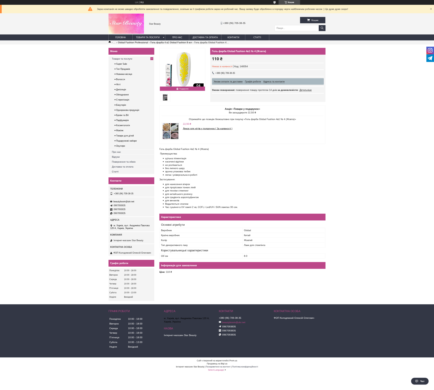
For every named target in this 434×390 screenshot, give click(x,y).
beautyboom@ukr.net (123, 201)
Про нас (177, 37)
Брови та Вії (122, 115)
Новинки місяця (124, 74)
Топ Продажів (123, 69)
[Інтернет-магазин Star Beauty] (126, 33)
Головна (120, 37)
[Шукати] (322, 28)
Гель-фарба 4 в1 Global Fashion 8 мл (171, 42)
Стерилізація (122, 99)
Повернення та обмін (124, 161)
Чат (422, 381)
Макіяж (119, 130)
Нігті (118, 84)
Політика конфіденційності (245, 367)
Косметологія (123, 125)
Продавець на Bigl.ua (217, 364)
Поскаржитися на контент (218, 367)
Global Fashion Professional (133, 42)
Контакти (233, 37)
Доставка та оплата (205, 37)
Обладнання (122, 94)
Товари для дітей (125, 135)
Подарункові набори (126, 141)
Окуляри (120, 146)
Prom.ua (233, 360)
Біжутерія (121, 105)
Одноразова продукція (127, 110)
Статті (257, 37)
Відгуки (116, 156)
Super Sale (121, 64)
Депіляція (121, 89)
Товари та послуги (148, 37)
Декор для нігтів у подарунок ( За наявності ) (207, 128)
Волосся (120, 79)
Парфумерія (122, 120)
